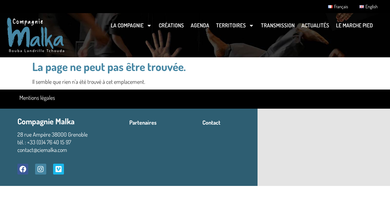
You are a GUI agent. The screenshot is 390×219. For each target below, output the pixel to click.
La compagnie (127, 25)
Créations (171, 25)
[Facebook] (22, 169)
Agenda (200, 25)
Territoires (231, 25)
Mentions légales (37, 97)
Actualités (315, 25)
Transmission (278, 25)
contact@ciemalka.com (42, 149)
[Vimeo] (58, 169)
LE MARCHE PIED (354, 25)
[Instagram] (40, 169)
